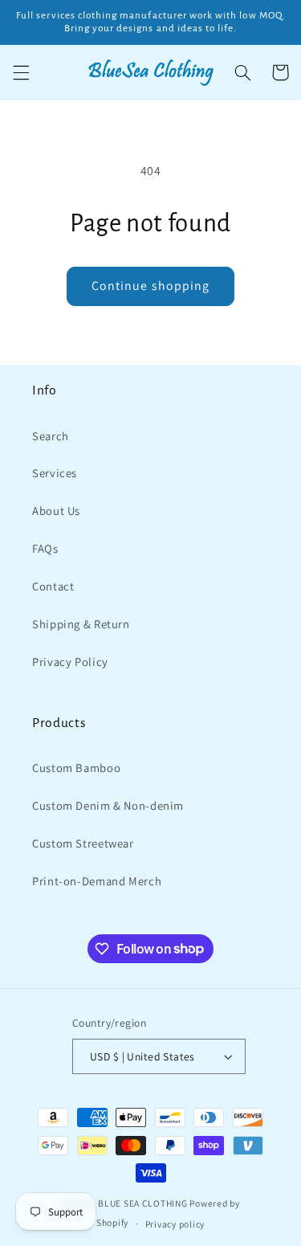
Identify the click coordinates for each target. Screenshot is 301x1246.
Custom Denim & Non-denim (108, 805)
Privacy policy (175, 1224)
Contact (53, 586)
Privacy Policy (70, 661)
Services (54, 472)
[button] (20, 72)
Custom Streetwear (83, 843)
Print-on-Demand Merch (96, 881)
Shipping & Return (81, 623)
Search (50, 435)
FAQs (45, 548)
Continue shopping (150, 285)
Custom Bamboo (76, 767)
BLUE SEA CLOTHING (143, 1203)
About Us (56, 510)
